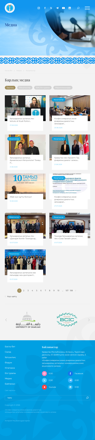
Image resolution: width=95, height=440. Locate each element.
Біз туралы (10, 373)
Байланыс (10, 384)
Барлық (10, 88)
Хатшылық (10, 357)
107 (67, 290)
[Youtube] (63, 8)
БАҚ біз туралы (43, 88)
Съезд (8, 352)
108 (71, 290)
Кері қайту (12, 296)
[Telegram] (57, 8)
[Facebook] (44, 8)
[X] (51, 8)
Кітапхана (10, 368)
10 (58, 290)
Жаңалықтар (25, 88)
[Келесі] (75, 290)
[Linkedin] (69, 8)
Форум (8, 362)
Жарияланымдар (63, 88)
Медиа (19, 71)
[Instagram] (38, 8)
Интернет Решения (12, 421)
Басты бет (8, 71)
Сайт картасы (10, 390)
